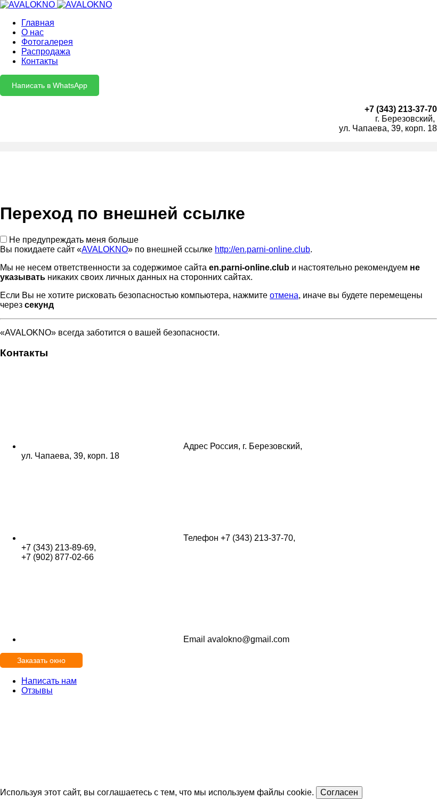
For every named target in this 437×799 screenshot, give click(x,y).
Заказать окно (41, 660)
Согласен (339, 792)
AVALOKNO (105, 249)
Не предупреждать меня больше (74, 239)
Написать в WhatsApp (49, 85)
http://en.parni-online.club (262, 249)
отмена (284, 295)
